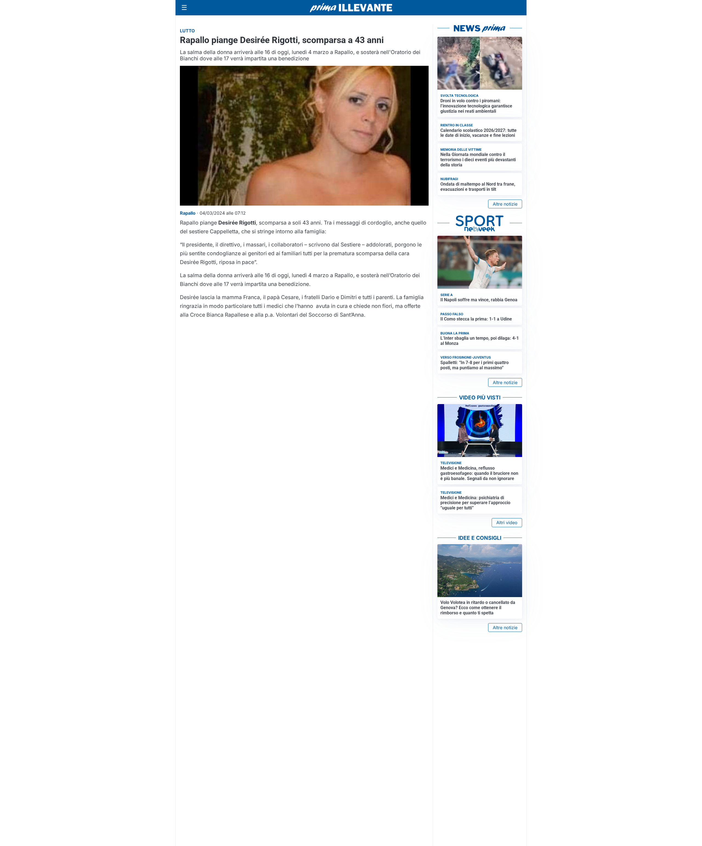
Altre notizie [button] (505, 204)
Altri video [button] (506, 522)
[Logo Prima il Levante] (351, 7)
